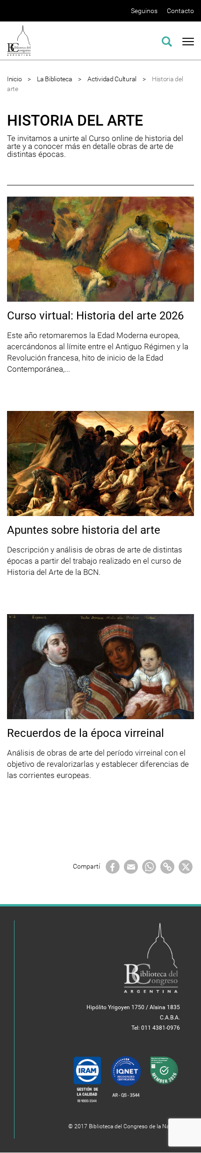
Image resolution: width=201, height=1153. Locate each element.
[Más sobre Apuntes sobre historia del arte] (100, 463)
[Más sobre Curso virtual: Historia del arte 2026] (100, 248)
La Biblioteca (54, 79)
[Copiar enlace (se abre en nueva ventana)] (167, 866)
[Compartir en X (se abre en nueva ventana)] (185, 866)
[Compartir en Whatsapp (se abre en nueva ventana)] (149, 866)
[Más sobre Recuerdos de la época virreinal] (100, 666)
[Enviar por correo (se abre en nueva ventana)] (130, 866)
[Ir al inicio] (19, 39)
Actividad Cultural (111, 79)
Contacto (180, 10)
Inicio (14, 79)
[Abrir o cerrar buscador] (167, 40)
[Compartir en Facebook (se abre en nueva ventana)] (112, 866)
